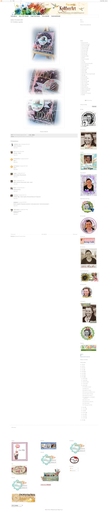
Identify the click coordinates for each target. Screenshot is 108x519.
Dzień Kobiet (83, 51)
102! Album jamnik (85, 403)
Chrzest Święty (84, 47)
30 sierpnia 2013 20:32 (26, 144)
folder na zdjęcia (84, 84)
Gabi (14, 151)
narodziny (83, 85)
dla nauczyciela (84, 78)
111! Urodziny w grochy (86, 386)
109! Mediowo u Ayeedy (86, 390)
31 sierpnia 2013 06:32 (24, 158)
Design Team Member (35, 16)
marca (84, 414)
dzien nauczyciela (84, 81)
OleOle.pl (82, 21)
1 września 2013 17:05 (20, 180)
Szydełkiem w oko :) (17, 144)
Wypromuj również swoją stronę (85, 356)
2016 (83, 371)
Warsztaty (83, 70)
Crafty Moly (16, 136)
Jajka (82, 57)
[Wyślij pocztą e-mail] (29, 135)
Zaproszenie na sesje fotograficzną (87, 73)
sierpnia (84, 385)
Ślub (82, 94)
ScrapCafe (28, 136)
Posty (72, 468)
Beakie (15, 187)
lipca (84, 407)
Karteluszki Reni (17, 158)
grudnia (84, 378)
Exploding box (84, 56)
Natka (15, 180)
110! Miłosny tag (85, 388)
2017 (83, 369)
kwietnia (84, 412)
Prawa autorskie (45, 16)
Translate (20, 506)
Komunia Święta (84, 59)
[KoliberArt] (80, 355)
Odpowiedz (16, 147)
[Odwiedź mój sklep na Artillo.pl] (86, 32)
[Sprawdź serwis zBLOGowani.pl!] (88, 100)
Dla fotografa (83, 50)
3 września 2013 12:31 (22, 195)
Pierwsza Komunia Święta (86, 63)
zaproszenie (83, 91)
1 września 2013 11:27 (21, 173)
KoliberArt (20, 136)
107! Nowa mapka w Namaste (87, 393)
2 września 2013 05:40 (20, 187)
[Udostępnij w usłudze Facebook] (33, 135)
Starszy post (75, 234)
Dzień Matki (83, 54)
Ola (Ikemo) (16, 195)
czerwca (84, 408)
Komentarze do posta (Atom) (20, 236)
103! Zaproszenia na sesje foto (87, 401)
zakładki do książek (84, 90)
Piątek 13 (24, 136)
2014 (83, 375)
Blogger (61, 509)
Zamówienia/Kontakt (55, 16)
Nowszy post (13, 234)
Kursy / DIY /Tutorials (23, 16)
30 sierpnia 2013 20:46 (20, 151)
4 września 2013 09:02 (22, 202)
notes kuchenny (84, 87)
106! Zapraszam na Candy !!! (87, 395)
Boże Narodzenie (84, 45)
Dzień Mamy (83, 53)
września (84, 383)
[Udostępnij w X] (31, 135)
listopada (84, 380)
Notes (82, 62)
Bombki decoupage (84, 44)
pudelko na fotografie (85, 88)
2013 (83, 376)
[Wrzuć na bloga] (30, 135)
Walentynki (83, 69)
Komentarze (73, 470)
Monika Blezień (16, 209)
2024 (83, 364)
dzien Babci (83, 79)
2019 (83, 366)
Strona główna (14, 16)
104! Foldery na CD (86, 399)
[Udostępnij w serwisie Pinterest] (34, 135)
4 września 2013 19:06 (24, 209)
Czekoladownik (84, 48)
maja (84, 410)
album (82, 75)
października (85, 381)
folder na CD (83, 82)
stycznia (84, 417)
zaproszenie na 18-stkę (85, 93)
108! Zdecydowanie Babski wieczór (88, 392)
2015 (83, 373)
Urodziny (31, 136)
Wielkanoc (83, 72)
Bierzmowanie (83, 42)
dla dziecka (83, 76)
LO (82, 60)
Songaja (15, 173)
